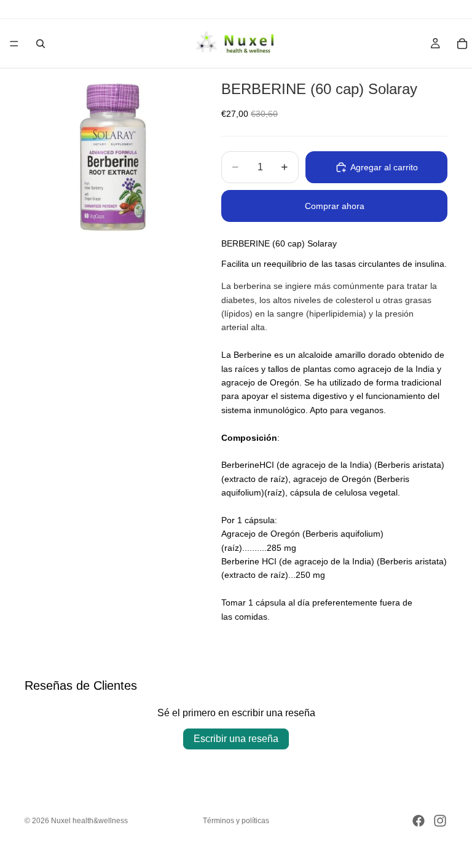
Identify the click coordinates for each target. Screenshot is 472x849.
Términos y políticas (236, 820)
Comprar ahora (334, 206)
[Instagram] (440, 820)
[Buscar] (40, 43)
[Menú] (14, 44)
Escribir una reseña (236, 738)
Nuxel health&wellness (89, 820)
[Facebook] (418, 820)
